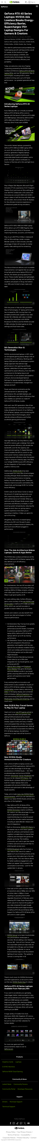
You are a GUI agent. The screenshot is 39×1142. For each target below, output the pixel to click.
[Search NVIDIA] (5, 2)
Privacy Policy (10, 1132)
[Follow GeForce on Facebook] (10, 1123)
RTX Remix (24, 778)
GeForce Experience (22, 694)
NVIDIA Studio (18, 44)
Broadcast (27, 776)
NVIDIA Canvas (12, 935)
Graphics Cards (7, 1062)
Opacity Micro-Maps (14, 666)
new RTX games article (23, 712)
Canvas (21, 776)
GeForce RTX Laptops (11, 42)
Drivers (4, 1102)
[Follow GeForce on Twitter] (25, 1123)
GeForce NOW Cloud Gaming (12, 1071)
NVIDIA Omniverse (13, 810)
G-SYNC (18, 39)
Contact (33, 1138)
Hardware (22, 42)
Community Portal (8, 1089)
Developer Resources (25, 1089)
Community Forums (21, 1084)
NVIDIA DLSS (30, 42)
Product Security (23, 1138)
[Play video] (19, 93)
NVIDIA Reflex (8, 44)
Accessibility (25, 1135)
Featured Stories (9, 39)
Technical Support (8, 1106)
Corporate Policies (9, 1138)
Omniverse (14, 776)
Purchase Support (16, 1102)
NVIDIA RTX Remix (27, 827)
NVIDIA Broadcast (13, 849)
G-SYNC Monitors (8, 1067)
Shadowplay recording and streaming (16, 699)
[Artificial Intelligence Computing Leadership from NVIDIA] (14, 2)
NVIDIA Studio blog (19, 982)
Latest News (6, 1084)
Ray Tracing (27, 44)
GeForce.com (8, 1049)
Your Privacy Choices (24, 1132)
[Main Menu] (2, 2)
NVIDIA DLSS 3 (18, 471)
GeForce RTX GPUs (28, 39)
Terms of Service (13, 1135)
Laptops (18, 1062)
